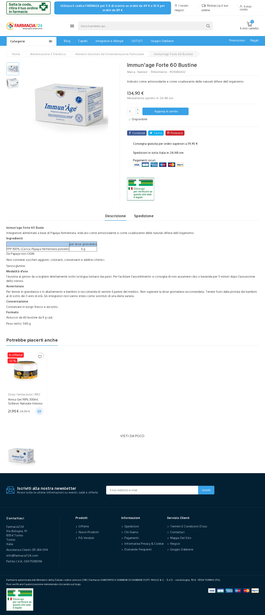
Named (142, 72)
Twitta (157, 133)
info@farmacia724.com (22, 555)
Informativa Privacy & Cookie (144, 543)
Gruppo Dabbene (162, 41)
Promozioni (237, 40)
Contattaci (15, 518)
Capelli (82, 41)
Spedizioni (131, 526)
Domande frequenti (138, 549)
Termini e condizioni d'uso (188, 526)
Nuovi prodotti (88, 532)
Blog (67, 41)
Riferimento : (160, 72)
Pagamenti (131, 538)
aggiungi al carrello (39, 411)
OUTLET (137, 41)
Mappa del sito (180, 538)
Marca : (132, 72)
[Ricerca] (208, 26)
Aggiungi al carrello (166, 111)
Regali (254, 40)
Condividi (138, 133)
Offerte (83, 526)
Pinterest (177, 133)
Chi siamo (131, 532)
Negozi (174, 543)
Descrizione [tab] (115, 215)
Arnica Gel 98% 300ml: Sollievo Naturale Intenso (25, 401)
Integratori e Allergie (110, 41)
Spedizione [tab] (144, 215)
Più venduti (86, 538)
